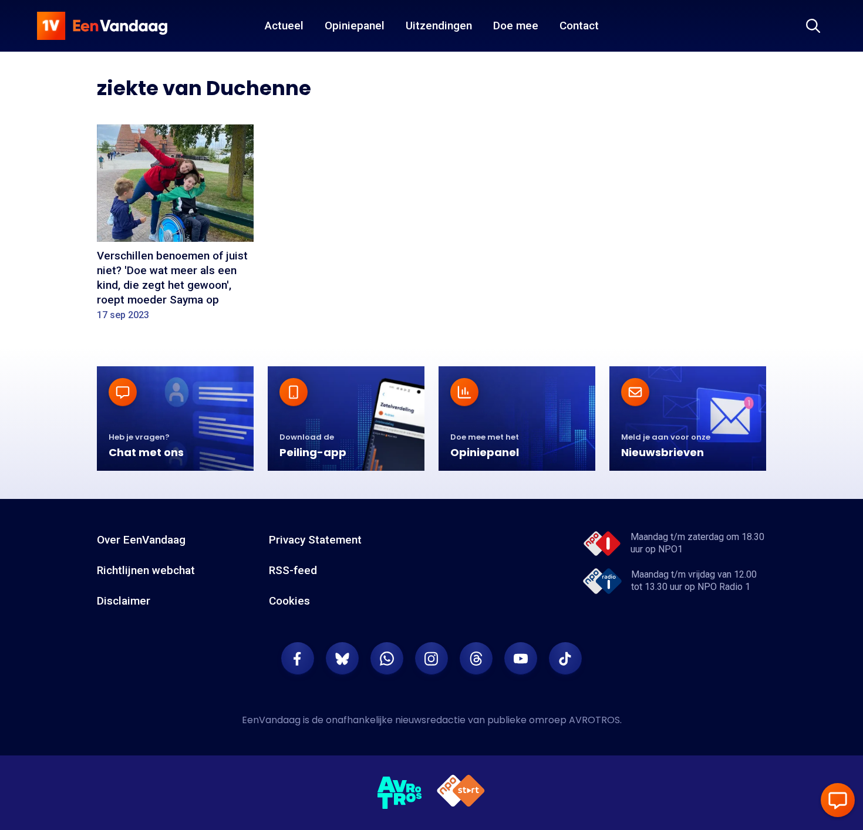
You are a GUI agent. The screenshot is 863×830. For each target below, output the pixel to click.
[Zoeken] (813, 26)
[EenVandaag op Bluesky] (342, 658)
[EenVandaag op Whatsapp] (386, 658)
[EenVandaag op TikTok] (565, 658)
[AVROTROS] (399, 793)
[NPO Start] (461, 792)
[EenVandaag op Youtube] (520, 658)
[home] (102, 26)
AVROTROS (594, 720)
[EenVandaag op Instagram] (431, 658)
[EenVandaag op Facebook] (297, 658)
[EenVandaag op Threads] (476, 658)
